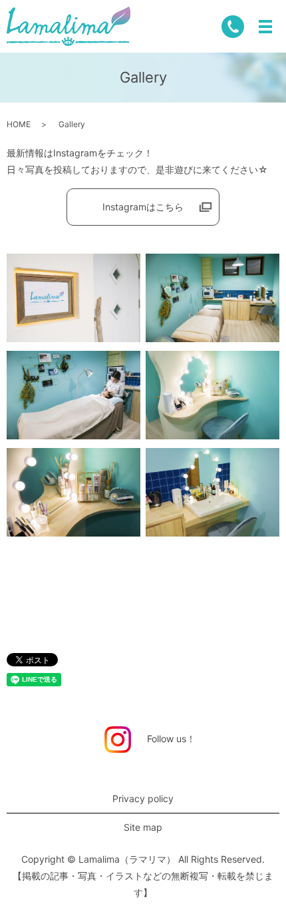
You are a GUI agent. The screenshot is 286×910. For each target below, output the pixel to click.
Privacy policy (143, 798)
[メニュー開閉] (265, 26)
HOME (19, 124)
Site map (143, 827)
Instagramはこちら (143, 206)
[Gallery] (73, 296)
